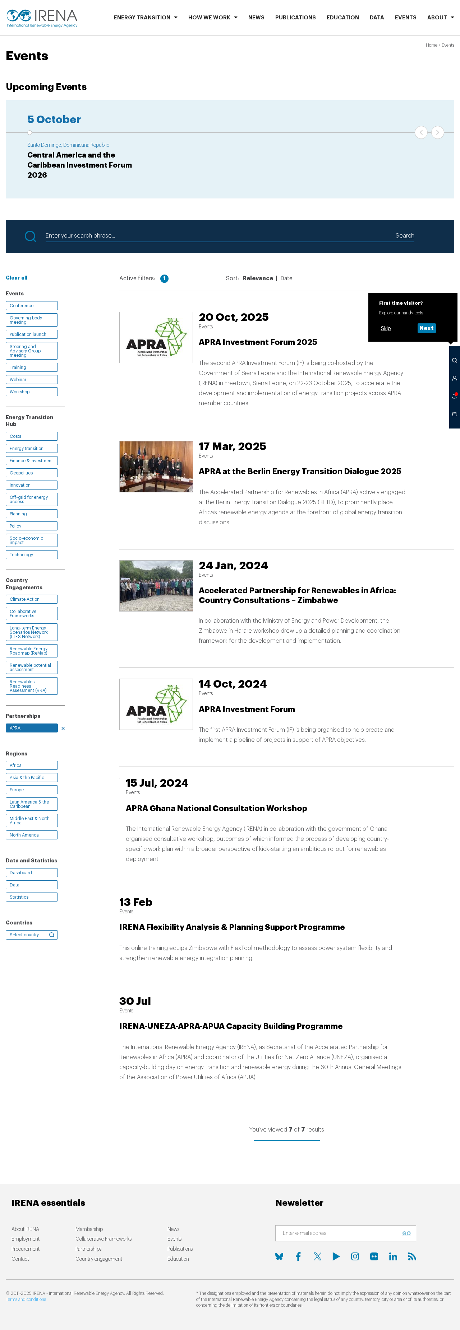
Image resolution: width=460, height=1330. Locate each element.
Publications (180, 1249)
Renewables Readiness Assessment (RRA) (28, 686)
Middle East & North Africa (30, 820)
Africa (16, 765)
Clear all (16, 277)
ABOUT (437, 17)
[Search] (454, 360)
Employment (26, 1239)
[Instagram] (355, 1256)
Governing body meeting (26, 320)
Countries (19, 922)
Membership (89, 1229)
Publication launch (28, 334)
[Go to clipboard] (454, 414)
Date (286, 278)
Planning (18, 514)
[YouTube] (336, 1256)
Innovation (20, 485)
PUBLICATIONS (295, 17)
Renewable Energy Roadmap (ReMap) (28, 651)
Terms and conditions (26, 1299)
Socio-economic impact (26, 540)
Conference (21, 306)
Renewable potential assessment (30, 667)
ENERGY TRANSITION (142, 17)
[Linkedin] (393, 1256)
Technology (21, 555)
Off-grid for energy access (29, 499)
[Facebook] (298, 1256)
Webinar (18, 380)
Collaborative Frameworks (23, 613)
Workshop (19, 392)
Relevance (258, 278)
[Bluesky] (279, 1256)
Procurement (26, 1249)
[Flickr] (374, 1256)
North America (24, 835)
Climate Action (25, 599)
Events (406, 17)
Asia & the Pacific (27, 778)
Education (343, 17)
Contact (20, 1259)
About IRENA (25, 1229)
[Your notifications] (454, 396)
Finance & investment (31, 461)
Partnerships (88, 1249)
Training (18, 367)
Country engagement (98, 1259)
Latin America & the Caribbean (29, 804)
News (256, 17)
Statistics (19, 897)
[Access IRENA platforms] (454, 378)
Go (406, 1233)
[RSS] (412, 1256)
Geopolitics (21, 473)
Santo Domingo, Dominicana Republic (68, 145)
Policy (15, 526)
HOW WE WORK (209, 17)
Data (377, 17)
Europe (17, 790)
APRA (15, 728)
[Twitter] (317, 1256)
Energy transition (26, 448)
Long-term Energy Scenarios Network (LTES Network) (29, 632)
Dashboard (21, 873)
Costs (15, 436)
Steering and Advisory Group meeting (25, 351)
